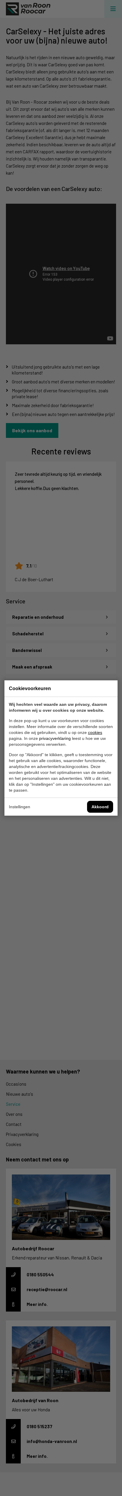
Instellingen (19, 806)
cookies (95, 732)
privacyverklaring (55, 738)
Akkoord (100, 806)
